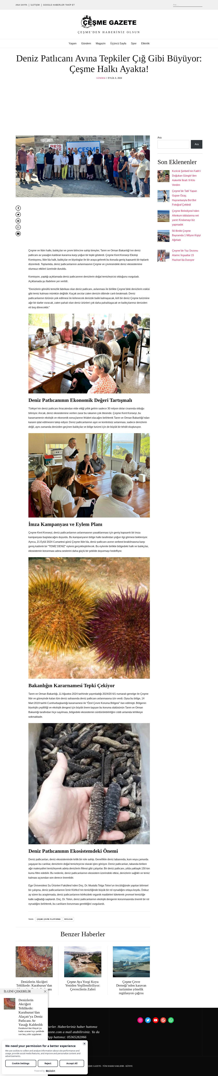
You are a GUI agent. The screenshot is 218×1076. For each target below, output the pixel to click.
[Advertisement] (109, 103)
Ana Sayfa (21, 5)
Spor (133, 43)
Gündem (86, 43)
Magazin (100, 43)
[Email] (18, 233)
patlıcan (68, 919)
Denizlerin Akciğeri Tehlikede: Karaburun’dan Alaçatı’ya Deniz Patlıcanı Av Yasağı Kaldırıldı (31, 1012)
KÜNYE (129, 1066)
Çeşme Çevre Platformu (49, 919)
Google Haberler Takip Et (59, 5)
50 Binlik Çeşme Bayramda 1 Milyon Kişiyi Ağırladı (186, 235)
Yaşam (72, 43)
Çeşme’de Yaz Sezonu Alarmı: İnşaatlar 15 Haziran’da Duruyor (185, 255)
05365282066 (76, 1037)
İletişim (35, 5)
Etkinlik (145, 43)
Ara (160, 137)
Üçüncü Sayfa (118, 43)
